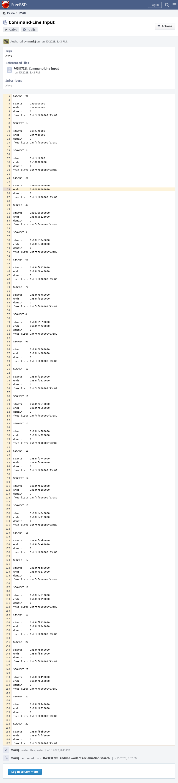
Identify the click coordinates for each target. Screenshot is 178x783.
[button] (174, 5)
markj (31, 41)
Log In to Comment (24, 772)
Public (31, 30)
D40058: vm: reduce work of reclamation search (76, 758)
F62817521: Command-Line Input (36, 68)
